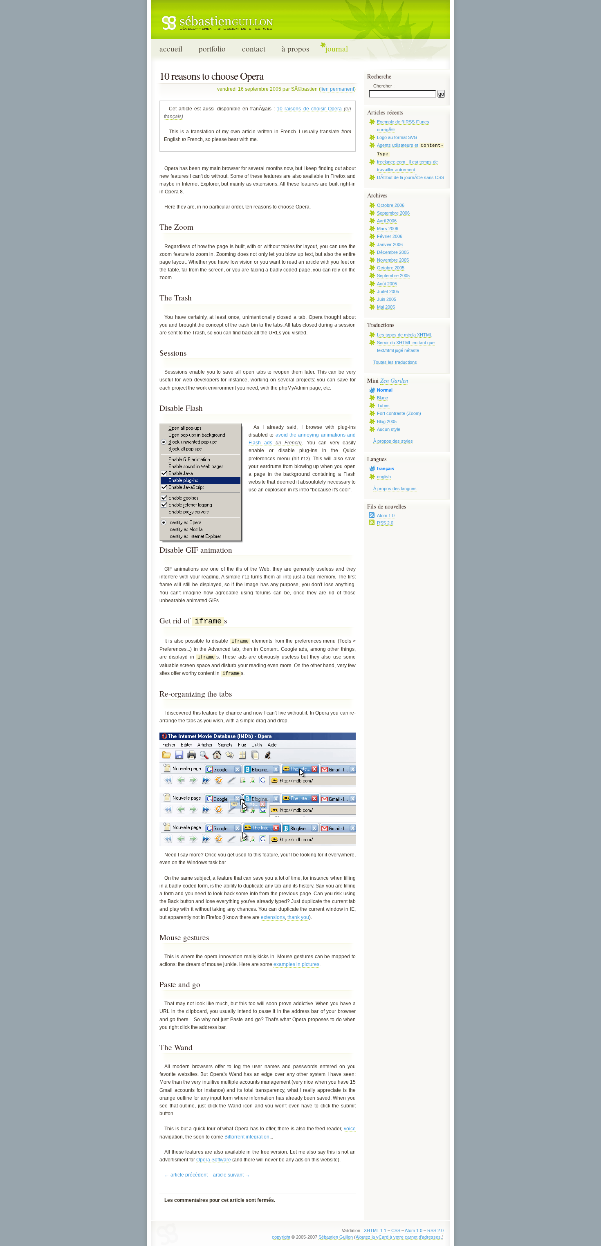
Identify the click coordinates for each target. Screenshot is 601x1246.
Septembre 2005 (393, 275)
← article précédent (186, 1175)
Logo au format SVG (397, 137)
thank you (298, 917)
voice (350, 1129)
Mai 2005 (386, 307)
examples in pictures (296, 964)
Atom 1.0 (386, 515)
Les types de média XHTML (404, 334)
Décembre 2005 (393, 252)
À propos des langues (395, 488)
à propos (295, 48)
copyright (281, 1237)
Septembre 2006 (393, 213)
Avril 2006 (387, 220)
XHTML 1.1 (375, 1230)
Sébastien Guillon (335, 1237)
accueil (170, 48)
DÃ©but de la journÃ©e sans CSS (410, 177)
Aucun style (388, 429)
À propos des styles (393, 441)
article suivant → (231, 1175)
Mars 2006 (387, 228)
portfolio (212, 48)
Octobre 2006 (390, 205)
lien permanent (337, 89)
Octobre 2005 (390, 267)
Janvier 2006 (390, 244)
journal (336, 48)
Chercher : (384, 85)
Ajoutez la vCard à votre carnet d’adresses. (399, 1237)
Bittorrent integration (246, 1137)
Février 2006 (389, 236)
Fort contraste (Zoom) (399, 413)
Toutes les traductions (395, 362)
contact (253, 48)
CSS (395, 1230)
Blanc (382, 397)
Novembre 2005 (393, 260)
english (384, 476)
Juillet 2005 (388, 291)
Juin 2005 (386, 299)
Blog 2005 (387, 421)
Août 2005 (387, 283)
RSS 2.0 (385, 522)
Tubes (383, 405)
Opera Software (213, 1160)
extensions (273, 917)
